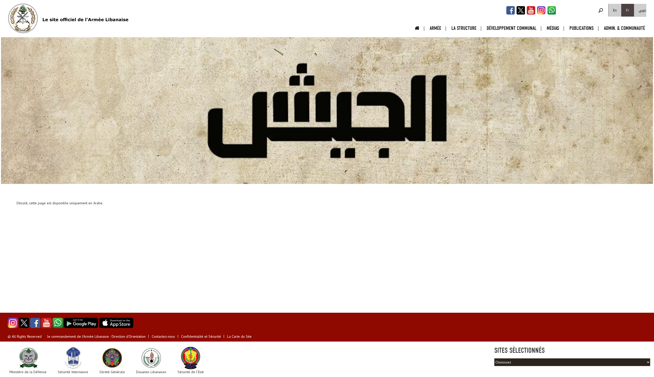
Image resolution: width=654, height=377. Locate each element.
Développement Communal (511, 28)
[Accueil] (23, 18)
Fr (627, 10)
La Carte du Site (239, 336)
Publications (581, 28)
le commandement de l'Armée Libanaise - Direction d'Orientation (96, 336)
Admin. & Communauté (624, 28)
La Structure (463, 28)
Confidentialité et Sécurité (201, 336)
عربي (642, 10)
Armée (435, 28)
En (615, 10)
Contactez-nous (163, 336)
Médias (553, 28)
